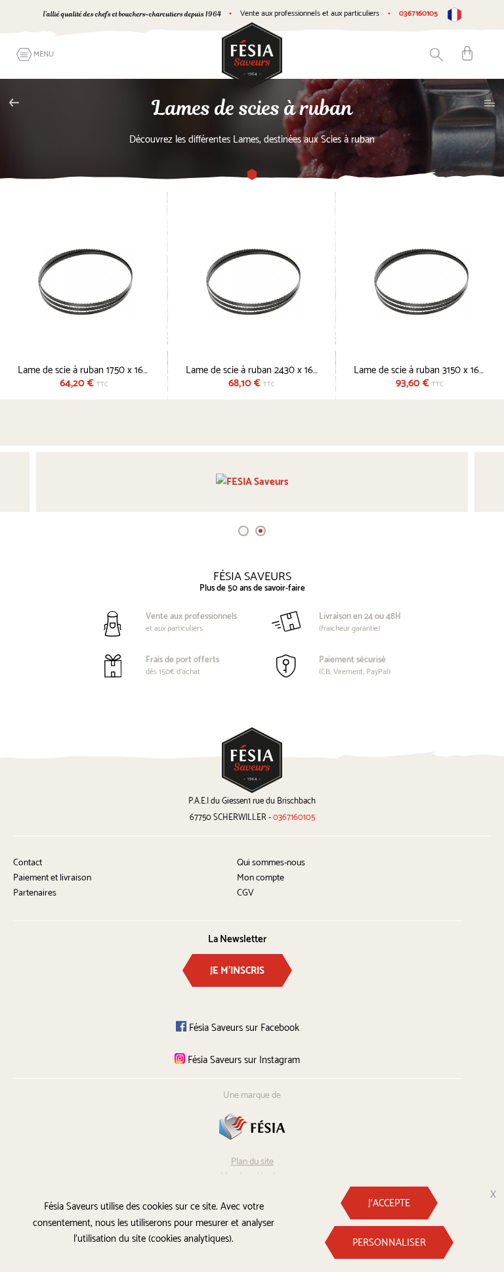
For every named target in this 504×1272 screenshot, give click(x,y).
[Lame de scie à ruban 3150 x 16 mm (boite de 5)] (420, 281)
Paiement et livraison (52, 878)
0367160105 (418, 13)
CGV (245, 893)
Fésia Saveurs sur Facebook (242, 1028)
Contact (27, 863)
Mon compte (260, 878)
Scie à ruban (17, 102)
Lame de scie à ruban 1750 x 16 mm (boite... (84, 368)
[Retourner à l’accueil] (252, 54)
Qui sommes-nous (271, 863)
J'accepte (389, 1203)
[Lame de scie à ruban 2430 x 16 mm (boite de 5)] (252, 281)
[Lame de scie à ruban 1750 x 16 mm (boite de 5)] (84, 281)
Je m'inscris (237, 971)
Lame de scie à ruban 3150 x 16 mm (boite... (420, 368)
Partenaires (34, 893)
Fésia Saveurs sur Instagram (242, 1060)
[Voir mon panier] (467, 53)
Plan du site (252, 1162)
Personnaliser (389, 1243)
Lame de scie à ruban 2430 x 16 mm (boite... (252, 368)
